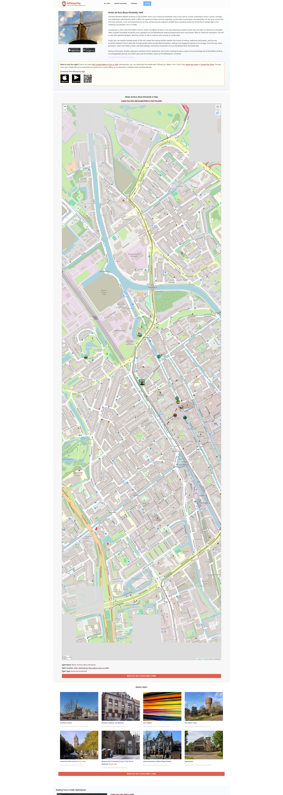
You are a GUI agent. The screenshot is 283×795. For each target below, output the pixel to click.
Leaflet (199, 659)
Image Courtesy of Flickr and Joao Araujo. (72, 765)
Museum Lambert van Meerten (113, 723)
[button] (141, 382)
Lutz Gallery (147, 723)
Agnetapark (189, 761)
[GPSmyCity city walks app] (73, 4)
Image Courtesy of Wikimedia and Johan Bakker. (198, 765)
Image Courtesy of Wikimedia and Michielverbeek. (74, 726)
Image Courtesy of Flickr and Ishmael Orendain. (156, 726)
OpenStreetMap (208, 659)
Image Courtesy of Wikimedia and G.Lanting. (155, 765)
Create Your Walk (120, 3)
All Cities (107, 3)
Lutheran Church (66, 723)
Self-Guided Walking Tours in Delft (105, 64)
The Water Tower (191, 723)
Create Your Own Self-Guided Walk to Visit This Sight (141, 101)
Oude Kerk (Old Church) (68, 761)
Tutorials (134, 3)
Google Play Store (207, 64)
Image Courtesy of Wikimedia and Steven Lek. (198, 726)
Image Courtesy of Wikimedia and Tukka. (113, 726)
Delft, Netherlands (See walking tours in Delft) (91, 668)
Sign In (147, 3)
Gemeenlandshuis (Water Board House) (157, 761)
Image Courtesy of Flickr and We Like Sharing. (121, 57)
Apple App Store (192, 64)
